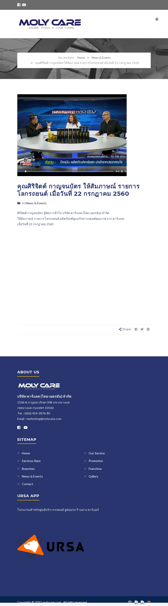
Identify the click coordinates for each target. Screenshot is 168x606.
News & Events (101, 57)
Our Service (97, 453)
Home (81, 57)
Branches (28, 468)
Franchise (95, 468)
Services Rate (31, 461)
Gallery (93, 476)
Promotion (96, 461)
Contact (27, 484)
